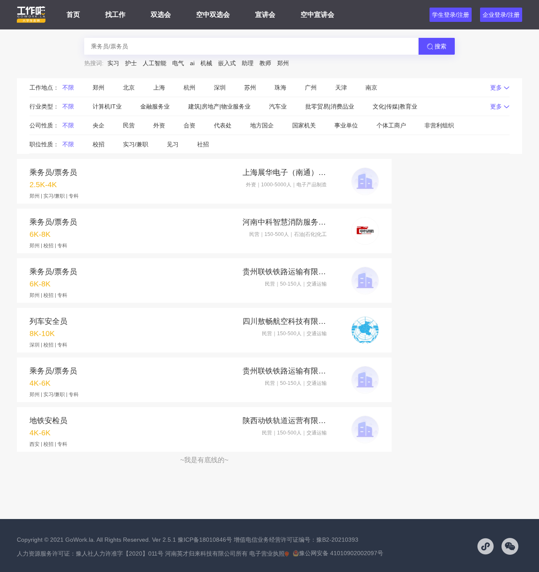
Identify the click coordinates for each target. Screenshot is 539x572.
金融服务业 (155, 106)
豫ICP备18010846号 (205, 539)
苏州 (250, 87)
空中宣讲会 (317, 14)
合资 (189, 125)
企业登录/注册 (501, 14)
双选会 (161, 14)
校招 (98, 144)
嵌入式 (227, 63)
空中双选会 (213, 14)
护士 (131, 63)
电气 (178, 63)
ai (192, 63)
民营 (129, 125)
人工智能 (154, 63)
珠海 (280, 87)
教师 (265, 63)
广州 (311, 87)
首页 (73, 14)
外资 (159, 125)
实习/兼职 (135, 144)
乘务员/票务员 (53, 172)
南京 (371, 87)
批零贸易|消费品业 (329, 106)
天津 (341, 87)
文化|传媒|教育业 (395, 106)
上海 (159, 87)
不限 (68, 87)
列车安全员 (48, 321)
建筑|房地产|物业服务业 (219, 106)
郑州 (283, 63)
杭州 (189, 87)
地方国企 (262, 125)
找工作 (115, 14)
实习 (113, 63)
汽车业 (278, 106)
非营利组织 (439, 125)
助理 (247, 63)
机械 (206, 63)
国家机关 (304, 125)
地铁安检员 (48, 420)
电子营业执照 (267, 553)
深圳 (220, 87)
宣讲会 (265, 14)
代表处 (223, 125)
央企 (98, 125)
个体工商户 (391, 125)
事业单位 (346, 125)
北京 (129, 87)
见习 (173, 144)
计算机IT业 (107, 106)
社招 (203, 144)
